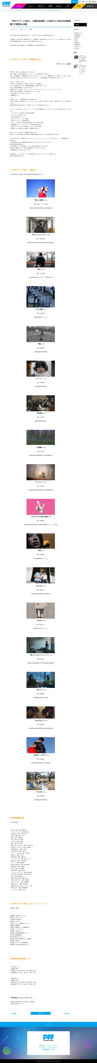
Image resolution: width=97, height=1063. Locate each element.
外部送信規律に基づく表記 (48, 1049)
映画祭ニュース (23, 29)
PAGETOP (48, 1025)
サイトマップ (55, 1045)
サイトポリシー (42, 1047)
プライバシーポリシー (53, 1047)
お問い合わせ (42, 1045)
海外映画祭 (78, 35)
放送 (76, 40)
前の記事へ (67, 1013)
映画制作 (77, 37)
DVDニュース (78, 46)
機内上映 (77, 42)
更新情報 (77, 44)
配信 (76, 38)
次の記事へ (14, 1013)
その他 (77, 48)
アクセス (48, 1045)
